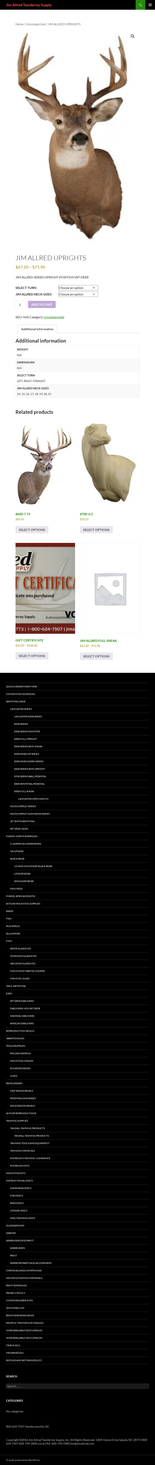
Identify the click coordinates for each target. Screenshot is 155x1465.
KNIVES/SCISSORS (20, 1068)
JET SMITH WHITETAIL (22, 821)
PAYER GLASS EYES (20, 948)
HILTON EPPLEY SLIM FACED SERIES (30, 813)
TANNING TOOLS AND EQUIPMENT (29, 1143)
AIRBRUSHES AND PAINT (20, 1240)
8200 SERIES (21, 723)
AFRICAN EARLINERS (22, 1023)
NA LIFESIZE (17, 851)
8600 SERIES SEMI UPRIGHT (29, 768)
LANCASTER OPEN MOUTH (33, 798)
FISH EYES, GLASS (19, 978)
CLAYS (13, 1075)
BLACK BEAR (17, 858)
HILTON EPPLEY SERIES (23, 806)
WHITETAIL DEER (15, 701)
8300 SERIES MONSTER (27, 731)
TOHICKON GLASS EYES (23, 956)
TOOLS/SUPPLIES (15, 1045)
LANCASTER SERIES (21, 708)
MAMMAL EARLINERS (22, 1015)
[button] (132, 36)
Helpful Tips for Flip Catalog (25, 1322)
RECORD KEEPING (20, 1053)
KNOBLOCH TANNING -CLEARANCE (30, 1158)
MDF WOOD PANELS (21, 1090)
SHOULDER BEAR (24, 881)
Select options (32, 530)
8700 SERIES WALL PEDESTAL (30, 776)
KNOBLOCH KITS (19, 1165)
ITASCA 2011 (13, 1345)
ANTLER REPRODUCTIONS (21, 1113)
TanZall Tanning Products (31, 1135)
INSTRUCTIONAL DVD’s (19, 1180)
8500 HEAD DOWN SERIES (28, 761)
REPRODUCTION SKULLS (20, 1030)
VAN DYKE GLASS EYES (22, 963)
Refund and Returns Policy (24, 1360)
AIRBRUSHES (17, 1247)
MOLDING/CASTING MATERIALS (24, 1277)
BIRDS (9, 911)
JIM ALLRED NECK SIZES (34, 294)
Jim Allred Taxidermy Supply (29, 5)
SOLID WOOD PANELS (22, 1105)
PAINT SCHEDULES (16, 1285)
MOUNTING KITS (15, 1173)
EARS (9, 993)
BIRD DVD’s (16, 1203)
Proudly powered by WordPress (23, 1460)
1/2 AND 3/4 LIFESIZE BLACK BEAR (33, 866)
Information (14, 1352)
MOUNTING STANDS (21, 1060)
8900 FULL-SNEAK (24, 791)
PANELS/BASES (14, 1083)
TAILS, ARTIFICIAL (16, 985)
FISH (8, 918)
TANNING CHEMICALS (22, 1150)
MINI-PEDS (16, 888)
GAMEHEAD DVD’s (20, 1188)
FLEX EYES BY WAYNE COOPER (27, 970)
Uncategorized (35, 24)
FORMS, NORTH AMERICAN (21, 836)
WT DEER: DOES (19, 828)
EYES (9, 941)
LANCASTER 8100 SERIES (28, 716)
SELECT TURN (26, 288)
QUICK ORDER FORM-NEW (21, 686)
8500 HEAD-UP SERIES (26, 753)
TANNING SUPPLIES (17, 1120)
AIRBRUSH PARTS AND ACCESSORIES (30, 1262)
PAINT (13, 1255)
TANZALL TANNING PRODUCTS (27, 1128)
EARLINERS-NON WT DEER (25, 1008)
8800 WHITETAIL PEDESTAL (29, 783)
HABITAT (11, 1233)
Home (19, 24)
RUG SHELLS (13, 926)
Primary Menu (150, 5)
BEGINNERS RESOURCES (20, 1315)
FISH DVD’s (16, 1195)
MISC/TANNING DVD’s (22, 1218)
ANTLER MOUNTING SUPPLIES (23, 903)
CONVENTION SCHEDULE (20, 693)
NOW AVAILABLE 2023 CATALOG (24, 1330)
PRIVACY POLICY (15, 1292)
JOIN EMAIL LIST (15, 1307)
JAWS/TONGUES (15, 1038)
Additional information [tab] (37, 329)
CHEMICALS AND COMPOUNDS (24, 1270)
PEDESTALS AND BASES (23, 1098)
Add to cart (41, 304)
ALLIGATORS (13, 933)
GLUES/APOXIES (15, 1225)
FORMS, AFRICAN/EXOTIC (21, 896)
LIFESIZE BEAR (22, 873)
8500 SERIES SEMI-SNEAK (28, 746)
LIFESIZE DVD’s (18, 1210)
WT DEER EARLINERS (22, 1000)
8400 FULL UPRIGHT (25, 738)
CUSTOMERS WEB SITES (19, 1300)
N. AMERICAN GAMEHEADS (25, 843)
